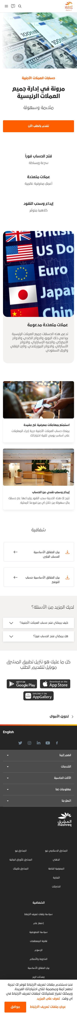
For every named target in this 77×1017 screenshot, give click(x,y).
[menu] (6, 6)
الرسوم (38, 950)
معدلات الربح (38, 977)
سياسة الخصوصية (38, 932)
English (8, 732)
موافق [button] (15, 1007)
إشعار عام (38, 923)
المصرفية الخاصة (56, 868)
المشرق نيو (21, 850)
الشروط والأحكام (38, 959)
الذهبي (56, 859)
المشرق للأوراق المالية (20, 859)
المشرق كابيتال (20, 868)
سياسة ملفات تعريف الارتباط (38, 914)
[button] (47, 1007)
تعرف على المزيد (48, 999)
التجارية (56, 877)
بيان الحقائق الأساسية (39, 968)
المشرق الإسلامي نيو (56, 850)
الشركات (56, 886)
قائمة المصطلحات (38, 941)
